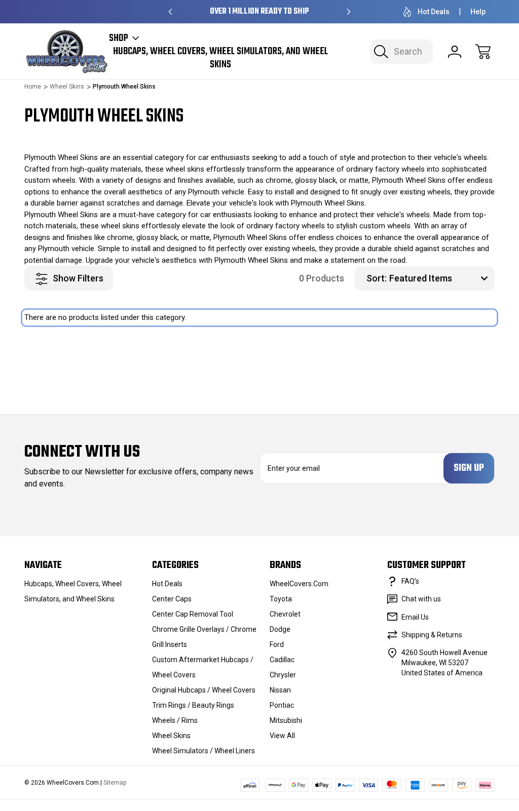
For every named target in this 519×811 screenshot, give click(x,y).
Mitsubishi (286, 720)
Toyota (281, 599)
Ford (277, 644)
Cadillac (282, 660)
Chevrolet (285, 614)
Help (478, 12)
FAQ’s (410, 581)
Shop (118, 38)
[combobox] (401, 51)
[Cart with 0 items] (483, 51)
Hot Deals (434, 12)
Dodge (280, 629)
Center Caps (172, 599)
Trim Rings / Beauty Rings (193, 705)
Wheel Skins (171, 736)
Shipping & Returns (431, 635)
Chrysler (283, 675)
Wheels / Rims (175, 720)
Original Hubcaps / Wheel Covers (203, 690)
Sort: (376, 278)
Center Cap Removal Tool (192, 614)
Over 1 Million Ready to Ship (259, 11)
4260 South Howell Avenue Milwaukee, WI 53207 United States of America (444, 662)
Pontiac (282, 705)
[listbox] (441, 278)
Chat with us (421, 599)
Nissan (280, 690)
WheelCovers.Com (299, 584)
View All (282, 736)
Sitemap (114, 782)
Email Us (415, 617)
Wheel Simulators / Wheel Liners (203, 751)
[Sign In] (454, 51)
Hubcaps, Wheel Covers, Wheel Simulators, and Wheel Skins (220, 58)
